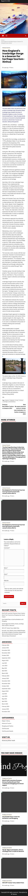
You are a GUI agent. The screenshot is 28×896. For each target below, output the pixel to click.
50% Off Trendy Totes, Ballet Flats (10, 628)
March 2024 (5, 704)
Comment (7, 548)
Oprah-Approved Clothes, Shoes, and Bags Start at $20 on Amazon (13, 850)
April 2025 (4, 670)
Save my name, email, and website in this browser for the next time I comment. (14, 590)
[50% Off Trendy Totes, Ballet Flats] (14, 868)
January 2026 (5, 648)
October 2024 (5, 686)
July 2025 (4, 663)
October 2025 (5, 655)
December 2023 (6, 711)
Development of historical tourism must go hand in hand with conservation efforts (13, 491)
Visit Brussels (5, 728)
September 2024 (6, 688)
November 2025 (6, 653)
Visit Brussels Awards (7, 731)
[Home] (3, 36)
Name (6, 568)
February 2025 (5, 676)
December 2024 (6, 681)
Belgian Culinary (6, 721)
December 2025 (6, 650)
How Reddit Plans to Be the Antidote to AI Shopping (11, 817)
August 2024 (5, 691)
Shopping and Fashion (7, 726)
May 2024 (4, 699)
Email (6, 574)
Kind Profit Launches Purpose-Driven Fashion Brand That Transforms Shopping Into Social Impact (13, 615)
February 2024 (5, 706)
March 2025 (5, 673)
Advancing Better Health (8, 740)
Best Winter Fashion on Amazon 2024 (8, 406)
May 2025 (4, 668)
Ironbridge (5, 401)
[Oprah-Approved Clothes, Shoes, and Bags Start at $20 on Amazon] (14, 835)
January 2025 (5, 678)
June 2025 (4, 665)
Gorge (16, 400)
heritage (21, 400)
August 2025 (5, 660)
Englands (12, 400)
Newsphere (22, 892)
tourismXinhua (12, 401)
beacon (7, 400)
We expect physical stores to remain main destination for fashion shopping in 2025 (20, 409)
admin (12, 67)
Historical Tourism (6, 47)
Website (6, 580)
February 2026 (5, 645)
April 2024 (4, 701)
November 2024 (6, 683)
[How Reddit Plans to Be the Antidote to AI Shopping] (14, 802)
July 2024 (4, 693)
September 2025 (6, 658)
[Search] (26, 35)
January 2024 (5, 709)
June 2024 (4, 696)
